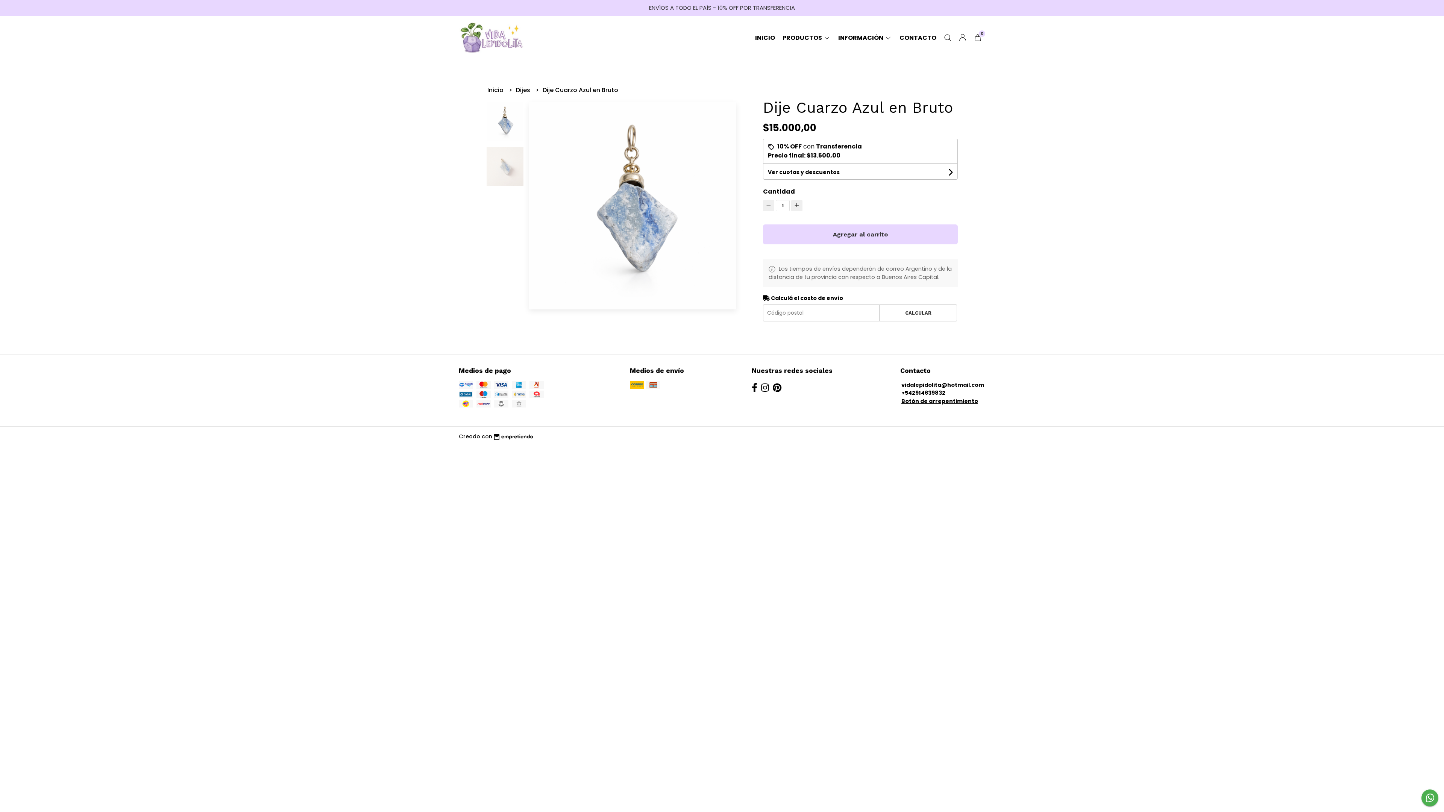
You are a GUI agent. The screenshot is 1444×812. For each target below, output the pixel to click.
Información (861, 37)
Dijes (524, 90)
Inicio (765, 37)
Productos (803, 37)
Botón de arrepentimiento (939, 401)
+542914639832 (923, 393)
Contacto (917, 37)
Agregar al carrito (860, 234)
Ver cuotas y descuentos (804, 172)
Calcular (918, 313)
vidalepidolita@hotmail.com (942, 385)
